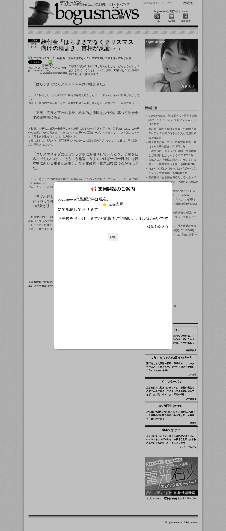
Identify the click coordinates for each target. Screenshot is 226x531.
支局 (107, 218)
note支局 (116, 204)
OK (113, 237)
